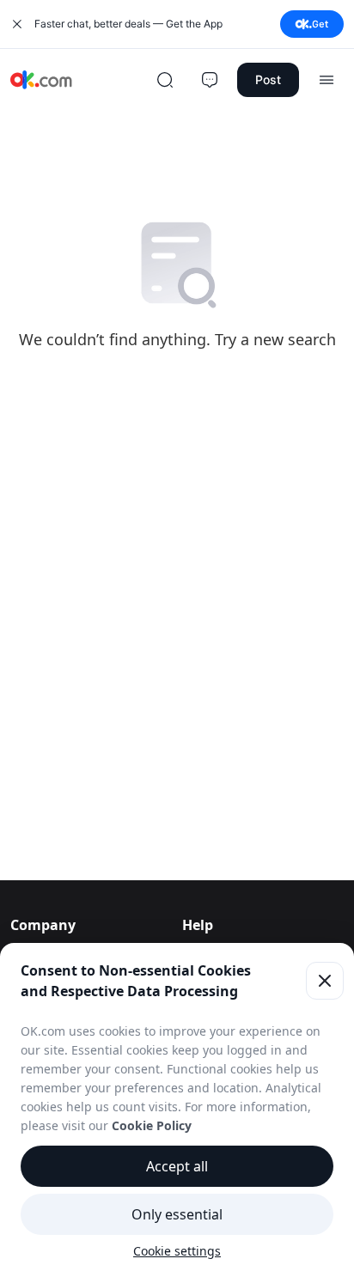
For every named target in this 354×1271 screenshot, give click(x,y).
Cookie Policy (152, 1125)
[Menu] (326, 80)
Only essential (177, 1214)
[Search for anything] (165, 80)
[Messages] (209, 80)
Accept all (177, 1166)
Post (268, 79)
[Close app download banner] (17, 24)
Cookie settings (177, 1251)
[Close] (325, 981)
